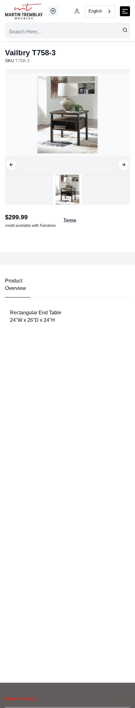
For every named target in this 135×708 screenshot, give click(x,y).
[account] (77, 11)
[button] (11, 165)
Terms (69, 219)
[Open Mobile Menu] (125, 11)
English (95, 11)
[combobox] (100, 11)
